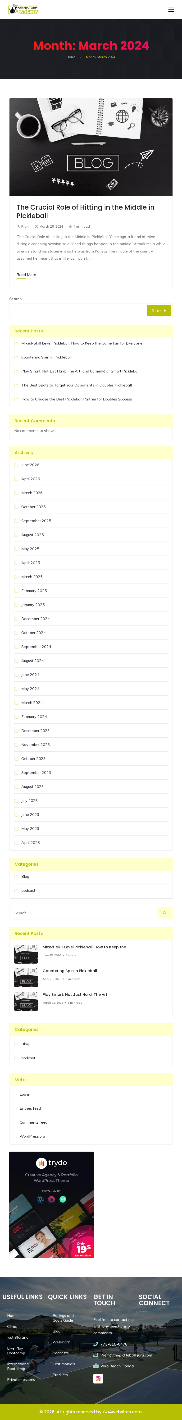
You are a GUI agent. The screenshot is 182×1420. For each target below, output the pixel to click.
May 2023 (30, 828)
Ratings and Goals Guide (63, 1318)
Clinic (12, 1326)
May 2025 (30, 548)
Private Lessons (21, 1379)
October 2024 (33, 632)
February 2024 (34, 716)
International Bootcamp (18, 1366)
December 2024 (35, 618)
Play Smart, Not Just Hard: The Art (75, 994)
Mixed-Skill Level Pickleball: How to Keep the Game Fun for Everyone (81, 343)
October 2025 (33, 506)
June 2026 (30, 464)
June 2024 (30, 674)
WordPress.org (32, 1136)
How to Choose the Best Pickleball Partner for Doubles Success (76, 399)
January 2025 (33, 604)
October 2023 (33, 758)
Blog (25, 876)
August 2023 (32, 786)
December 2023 (35, 730)
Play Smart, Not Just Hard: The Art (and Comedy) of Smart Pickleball (80, 371)
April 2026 (30, 478)
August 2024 (32, 660)
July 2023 (29, 800)
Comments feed (33, 1122)
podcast (28, 890)
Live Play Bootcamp (16, 1350)
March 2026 (32, 492)
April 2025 (30, 562)
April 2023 (30, 842)
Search (15, 298)
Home (71, 57)
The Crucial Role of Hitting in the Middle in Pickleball (86, 212)
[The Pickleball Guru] (23, 9)
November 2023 (35, 744)
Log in (25, 1094)
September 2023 (36, 772)
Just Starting (17, 1337)
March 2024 (32, 702)
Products (60, 1374)
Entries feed (30, 1108)
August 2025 (32, 534)
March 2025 (32, 576)
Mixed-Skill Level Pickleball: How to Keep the (84, 947)
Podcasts (61, 1353)
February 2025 (34, 590)
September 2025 (36, 520)
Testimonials (64, 1363)
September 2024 (36, 646)
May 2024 (30, 688)
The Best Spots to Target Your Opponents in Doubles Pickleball (76, 385)
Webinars (61, 1342)
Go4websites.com (122, 1412)
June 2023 (30, 814)
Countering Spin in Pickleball (46, 357)
